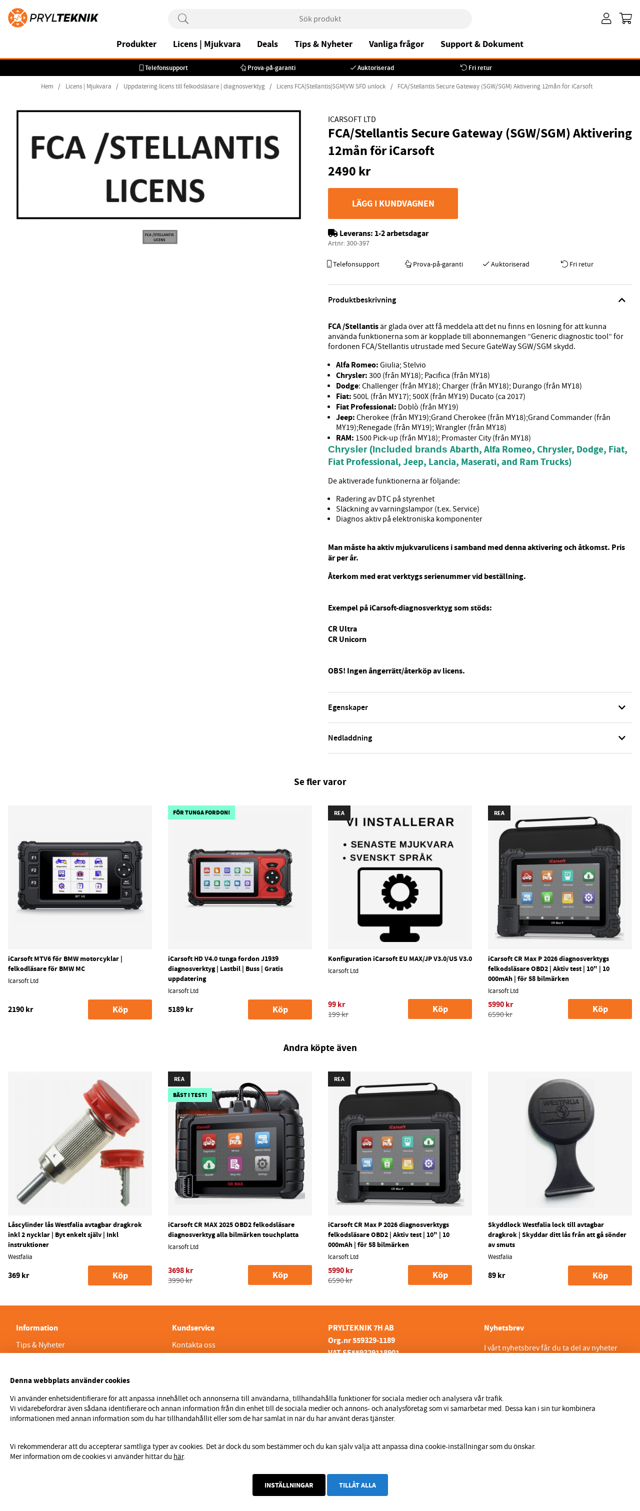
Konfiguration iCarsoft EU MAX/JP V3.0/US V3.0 (400, 959)
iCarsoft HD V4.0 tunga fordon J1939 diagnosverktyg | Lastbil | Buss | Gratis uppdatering (225, 969)
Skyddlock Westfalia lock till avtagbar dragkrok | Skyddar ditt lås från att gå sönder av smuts (557, 1235)
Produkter (136, 44)
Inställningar (289, 1485)
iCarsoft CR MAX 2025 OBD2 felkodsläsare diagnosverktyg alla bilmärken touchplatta (233, 1230)
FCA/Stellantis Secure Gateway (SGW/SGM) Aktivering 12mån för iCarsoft (495, 86)
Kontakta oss (194, 1345)
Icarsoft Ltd (352, 119)
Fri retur (480, 68)
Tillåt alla (357, 1485)
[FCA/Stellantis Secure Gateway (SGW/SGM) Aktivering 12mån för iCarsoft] (160, 237)
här (179, 1457)
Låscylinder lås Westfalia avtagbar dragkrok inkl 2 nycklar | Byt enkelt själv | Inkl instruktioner (75, 1235)
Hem (47, 86)
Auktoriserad (376, 68)
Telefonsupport (166, 68)
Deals (267, 44)
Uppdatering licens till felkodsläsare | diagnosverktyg (194, 86)
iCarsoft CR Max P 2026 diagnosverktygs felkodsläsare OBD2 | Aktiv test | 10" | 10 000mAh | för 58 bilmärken (549, 969)
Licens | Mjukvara (206, 44)
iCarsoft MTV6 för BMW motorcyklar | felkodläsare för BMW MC (65, 964)
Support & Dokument (482, 44)
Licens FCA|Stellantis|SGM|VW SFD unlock (331, 86)
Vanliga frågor (396, 44)
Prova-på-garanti (272, 68)
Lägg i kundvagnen (393, 204)
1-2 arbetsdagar (401, 233)
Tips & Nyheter (323, 44)
